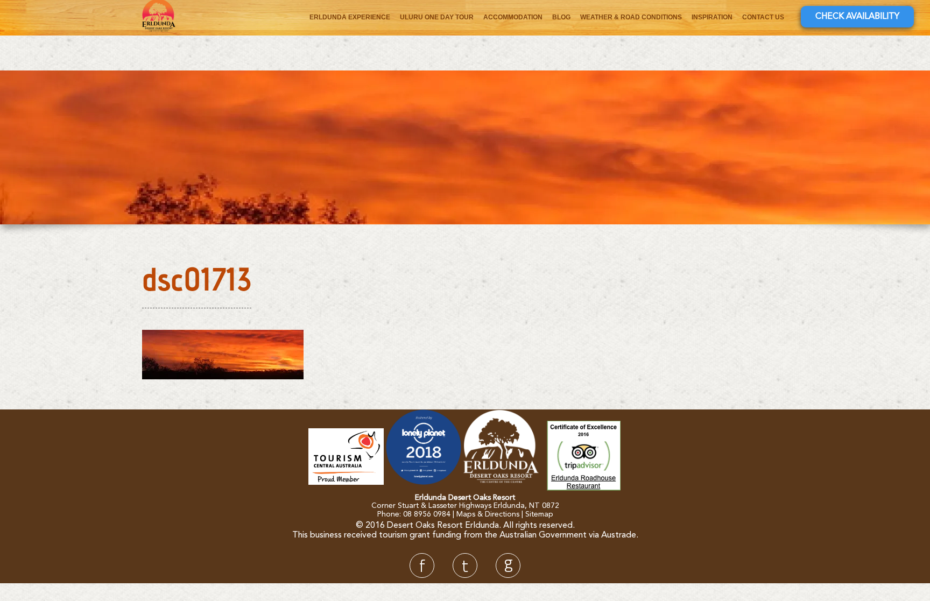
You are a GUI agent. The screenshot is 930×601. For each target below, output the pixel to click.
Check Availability (857, 16)
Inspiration (712, 17)
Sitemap (539, 514)
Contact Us (763, 17)
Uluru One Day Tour (437, 17)
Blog (561, 17)
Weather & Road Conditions (631, 17)
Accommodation (512, 17)
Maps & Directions (487, 514)
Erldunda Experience (349, 17)
